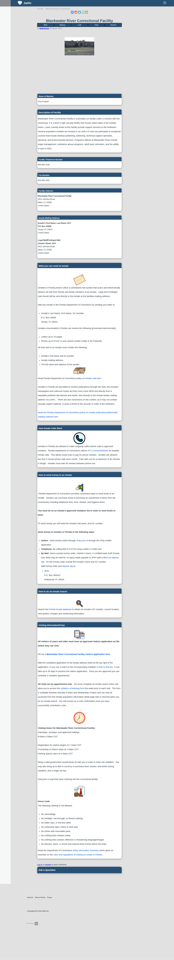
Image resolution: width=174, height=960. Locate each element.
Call (79, 25)
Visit (96, 25)
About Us (30, 897)
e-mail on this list (105, 667)
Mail (45, 25)
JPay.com (80, 540)
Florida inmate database (60, 609)
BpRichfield (44, 28)
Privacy (49, 897)
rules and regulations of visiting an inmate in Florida (77, 855)
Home (39, 9)
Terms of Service (40, 897)
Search (113, 25)
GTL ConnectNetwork (98, 450)
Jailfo (27, 3)
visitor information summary (86, 850)
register (48, 865)
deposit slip (67, 566)
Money (62, 25)
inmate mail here (93, 378)
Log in (39, 865)
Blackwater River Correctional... (58, 9)
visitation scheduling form (72, 688)
